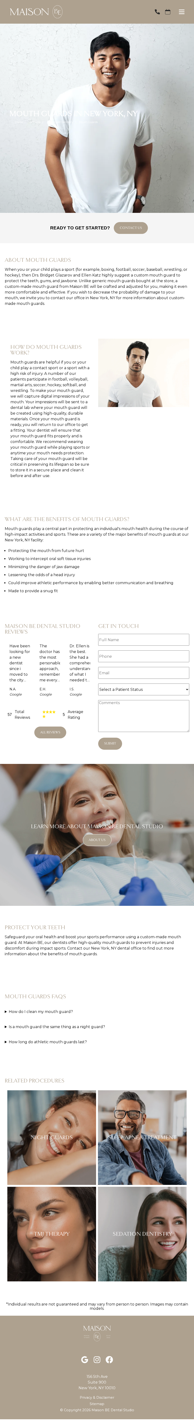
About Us (97, 840)
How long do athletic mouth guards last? (48, 1042)
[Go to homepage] (76, 12)
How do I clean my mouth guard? (41, 1011)
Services (35, 122)
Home (19, 122)
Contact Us (131, 228)
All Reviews (50, 732)
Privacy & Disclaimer (97, 1398)
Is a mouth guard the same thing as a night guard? (57, 1027)
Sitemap (97, 1404)
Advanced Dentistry (60, 122)
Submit (110, 743)
